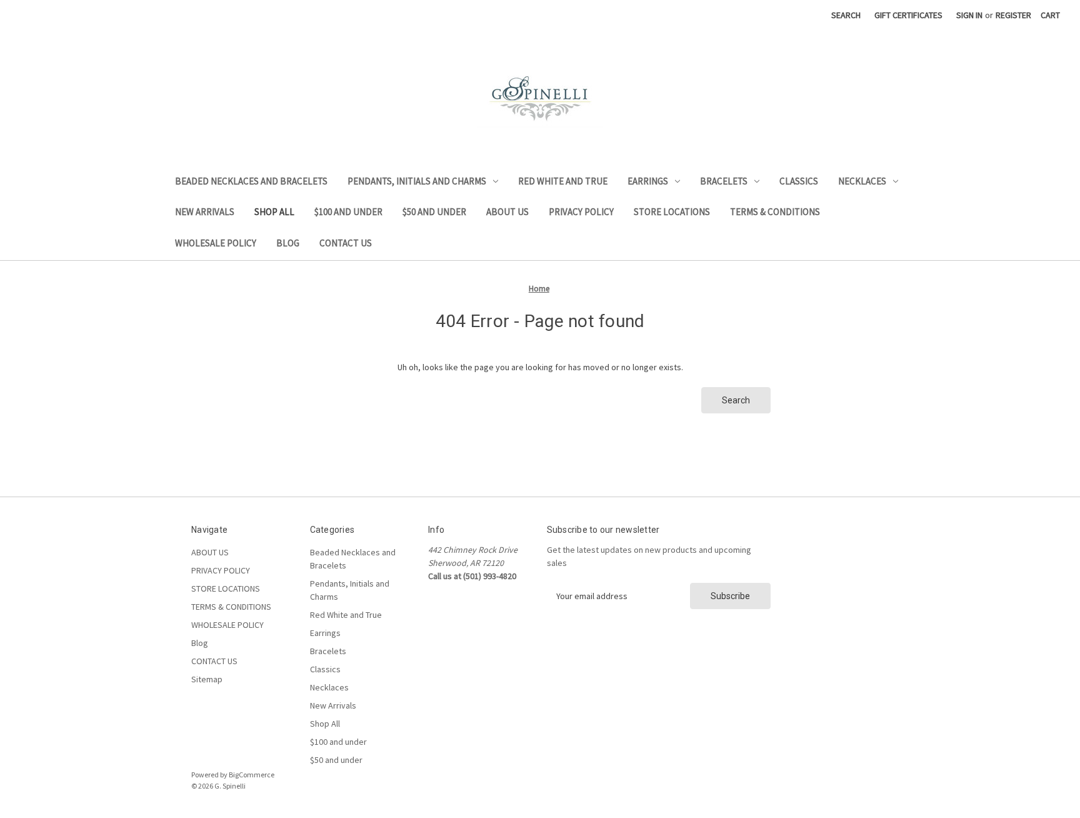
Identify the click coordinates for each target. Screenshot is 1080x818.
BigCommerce (251, 774)
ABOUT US (507, 212)
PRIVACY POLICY (581, 212)
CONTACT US (345, 243)
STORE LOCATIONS (672, 212)
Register (1013, 15)
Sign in (969, 15)
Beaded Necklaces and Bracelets (251, 181)
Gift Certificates (908, 15)
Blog (287, 243)
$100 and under (348, 212)
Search (846, 15)
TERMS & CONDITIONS (775, 212)
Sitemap (206, 679)
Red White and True (563, 181)
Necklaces (862, 181)
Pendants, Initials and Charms (417, 181)
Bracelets (724, 181)
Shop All (274, 212)
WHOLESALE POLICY (215, 243)
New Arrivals (204, 212)
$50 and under (434, 212)
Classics (798, 181)
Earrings (648, 181)
